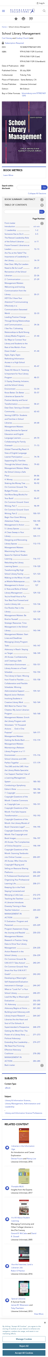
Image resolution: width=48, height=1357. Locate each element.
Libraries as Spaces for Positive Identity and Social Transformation (16, 400)
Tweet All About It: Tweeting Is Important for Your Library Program (17, 374)
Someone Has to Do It (14, 234)
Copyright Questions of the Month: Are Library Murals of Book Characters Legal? (17, 823)
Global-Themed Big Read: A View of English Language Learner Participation (17, 453)
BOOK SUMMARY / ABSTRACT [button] (20, 199)
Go (44, 187)
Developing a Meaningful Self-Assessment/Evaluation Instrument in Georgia (16, 982)
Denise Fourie (17, 1158)
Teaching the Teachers (14, 899)
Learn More (8, 175)
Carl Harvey (7, 38)
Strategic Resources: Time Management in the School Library (16, 627)
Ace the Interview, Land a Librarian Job (22, 1266)
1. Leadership (10, 230)
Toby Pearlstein (17, 1308)
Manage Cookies (24, 1339)
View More (38, 1314)
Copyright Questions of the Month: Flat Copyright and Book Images (16, 834)
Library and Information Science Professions (23, 1113)
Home (4, 27)
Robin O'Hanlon (18, 1271)
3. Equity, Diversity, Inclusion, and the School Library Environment (17, 385)
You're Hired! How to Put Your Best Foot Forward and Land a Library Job (16, 600)
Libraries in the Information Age (22, 1147)
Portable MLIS (17, 1186)
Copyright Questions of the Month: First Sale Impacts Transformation (16, 812)
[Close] (45, 1322)
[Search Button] (44, 11)
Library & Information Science (17, 1100)
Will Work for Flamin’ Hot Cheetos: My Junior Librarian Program (17, 710)
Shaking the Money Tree (15, 483)
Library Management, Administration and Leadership (22, 1105)
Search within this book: (7, 187)
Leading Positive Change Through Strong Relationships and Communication (17, 321)
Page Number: (39, 219)
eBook (7, 1088)
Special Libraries (18, 1299)
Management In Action (14, 525)
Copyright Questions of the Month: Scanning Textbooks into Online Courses (16, 853)
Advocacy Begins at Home (16, 1008)
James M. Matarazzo (20, 1305)
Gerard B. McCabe (19, 1233)
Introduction (10, 226)
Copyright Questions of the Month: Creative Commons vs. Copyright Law (16, 800)
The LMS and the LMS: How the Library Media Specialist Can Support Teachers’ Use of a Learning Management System (17, 774)
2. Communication (12, 279)
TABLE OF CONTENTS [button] (16, 205)
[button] (23, 18)
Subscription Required (14, 43)
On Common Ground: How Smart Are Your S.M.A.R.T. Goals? (16, 970)
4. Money (9, 479)
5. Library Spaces (12, 528)
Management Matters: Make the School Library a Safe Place (17, 472)
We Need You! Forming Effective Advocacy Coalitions (14, 1050)
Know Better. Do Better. (14, 392)
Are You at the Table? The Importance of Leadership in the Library (17, 257)
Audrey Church (22, 38)
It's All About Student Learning (20, 1219)
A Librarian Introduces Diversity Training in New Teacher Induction (15, 906)
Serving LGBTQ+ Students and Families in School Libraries (16, 419)
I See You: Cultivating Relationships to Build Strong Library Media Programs (17, 332)
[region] (24, 1338)
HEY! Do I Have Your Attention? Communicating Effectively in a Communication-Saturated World (16, 305)
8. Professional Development (17, 876)
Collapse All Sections (37, 193)
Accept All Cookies (24, 1353)
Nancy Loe (31, 1158)
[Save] (16, 18)
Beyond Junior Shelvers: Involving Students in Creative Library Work (15, 698)
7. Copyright (10, 793)
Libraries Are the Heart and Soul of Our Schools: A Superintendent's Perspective (17, 1023)
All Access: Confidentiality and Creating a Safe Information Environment (16, 661)
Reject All (24, 1346)
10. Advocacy (10, 1004)
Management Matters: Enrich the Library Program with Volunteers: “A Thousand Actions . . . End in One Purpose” (17, 725)
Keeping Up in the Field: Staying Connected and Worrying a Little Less (15, 891)
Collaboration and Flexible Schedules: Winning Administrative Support (16, 687)
